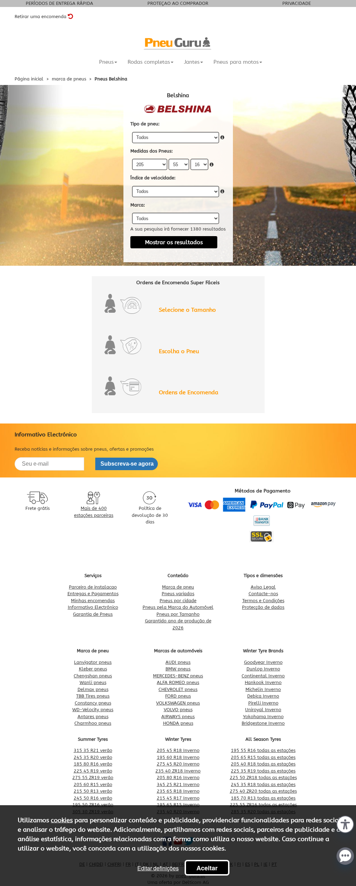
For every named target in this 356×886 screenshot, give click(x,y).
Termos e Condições (263, 600)
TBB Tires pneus (93, 696)
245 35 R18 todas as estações (263, 784)
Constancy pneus (93, 703)
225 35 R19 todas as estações (263, 771)
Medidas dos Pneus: (151, 151)
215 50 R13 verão (93, 791)
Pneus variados (178, 593)
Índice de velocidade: (153, 177)
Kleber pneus (93, 668)
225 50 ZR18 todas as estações (263, 777)
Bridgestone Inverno (263, 723)
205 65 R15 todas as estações (263, 757)
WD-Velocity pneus (92, 709)
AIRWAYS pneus (178, 716)
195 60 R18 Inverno (178, 757)
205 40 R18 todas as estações (263, 764)
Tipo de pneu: (145, 123)
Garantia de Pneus (93, 614)
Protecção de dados (263, 607)
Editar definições (158, 868)
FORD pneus (178, 696)
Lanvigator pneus (93, 662)
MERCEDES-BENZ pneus (178, 675)
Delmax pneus (93, 689)
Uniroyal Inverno (263, 709)
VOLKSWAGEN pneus (178, 703)
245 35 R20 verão (93, 757)
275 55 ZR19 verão (92, 777)
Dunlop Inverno (263, 668)
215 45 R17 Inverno (178, 798)
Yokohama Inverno (263, 716)
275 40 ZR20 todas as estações (263, 791)
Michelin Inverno (263, 689)
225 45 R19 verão (93, 771)
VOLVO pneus (178, 709)
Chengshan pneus (93, 675)
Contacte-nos (263, 593)
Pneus (106, 62)
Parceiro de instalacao (93, 587)
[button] (345, 823)
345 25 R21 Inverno (178, 784)
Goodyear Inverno (263, 662)
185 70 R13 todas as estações (263, 798)
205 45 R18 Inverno (178, 750)
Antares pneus (93, 716)
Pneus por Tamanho (178, 614)
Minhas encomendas (93, 600)
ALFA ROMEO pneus (178, 682)
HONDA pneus (178, 723)
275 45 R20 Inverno (178, 764)
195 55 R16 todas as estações (263, 750)
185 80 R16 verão (93, 764)
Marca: (137, 205)
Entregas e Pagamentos (93, 593)
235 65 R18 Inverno (178, 791)
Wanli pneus (93, 682)
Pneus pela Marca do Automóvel (178, 607)
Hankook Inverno (263, 682)
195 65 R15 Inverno (178, 804)
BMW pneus (178, 668)
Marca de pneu (178, 587)
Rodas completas (149, 62)
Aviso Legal (263, 587)
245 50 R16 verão (93, 798)
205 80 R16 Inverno (178, 777)
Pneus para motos (236, 62)
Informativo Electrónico (93, 607)
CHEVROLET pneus (178, 689)
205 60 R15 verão (93, 784)
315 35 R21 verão (93, 750)
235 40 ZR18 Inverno (178, 771)
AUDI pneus (178, 662)
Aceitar (207, 867)
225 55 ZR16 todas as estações (263, 804)
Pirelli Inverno (263, 703)
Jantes (192, 62)
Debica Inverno (263, 696)
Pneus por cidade (178, 600)
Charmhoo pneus (92, 723)
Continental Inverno (263, 675)
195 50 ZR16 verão (92, 804)
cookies (62, 820)
